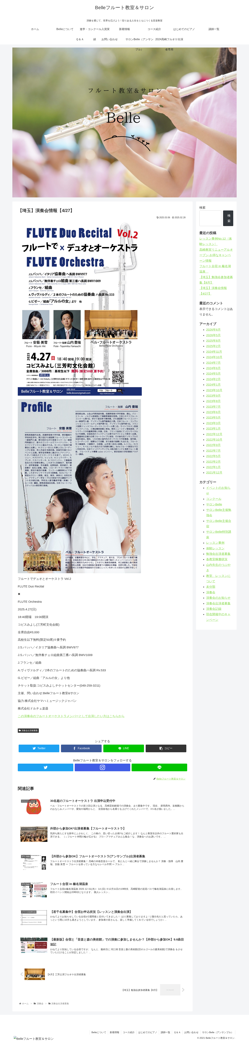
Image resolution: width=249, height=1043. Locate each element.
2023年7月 (213, 406)
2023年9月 (213, 395)
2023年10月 (214, 390)
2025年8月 (213, 340)
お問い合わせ (191, 1032)
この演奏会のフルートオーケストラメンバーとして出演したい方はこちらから (71, 716)
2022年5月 (213, 456)
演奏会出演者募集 (30, 730)
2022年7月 (213, 450)
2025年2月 (213, 346)
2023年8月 (213, 401)
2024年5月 (213, 373)
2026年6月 (213, 329)
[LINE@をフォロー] (159, 767)
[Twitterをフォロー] (45, 767)
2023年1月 (213, 428)
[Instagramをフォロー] (102, 767)
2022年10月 (214, 439)
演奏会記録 (213, 609)
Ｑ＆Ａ (177, 1032)
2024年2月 (213, 379)
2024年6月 (213, 368)
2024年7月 (213, 362)
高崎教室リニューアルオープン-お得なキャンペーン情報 (216, 255)
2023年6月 (213, 412)
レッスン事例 (215, 542)
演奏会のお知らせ (218, 597)
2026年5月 (213, 335)
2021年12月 (214, 472)
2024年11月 (214, 351)
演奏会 (210, 592)
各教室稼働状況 (216, 559)
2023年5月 (213, 417)
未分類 (210, 586)
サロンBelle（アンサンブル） (217, 1032)
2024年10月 (214, 357)
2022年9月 (213, 445)
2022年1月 (213, 467)
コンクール (213, 499)
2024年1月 (213, 384)
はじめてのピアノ (147, 1032)
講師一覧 (165, 1032)
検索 (202, 207)
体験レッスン (215, 548)
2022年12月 (214, 434)
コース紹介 (129, 1032)
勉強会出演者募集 (218, 554)
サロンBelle (214, 504)
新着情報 (114, 1032)
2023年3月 (213, 423)
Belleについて (98, 1032)
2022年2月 (213, 461)
